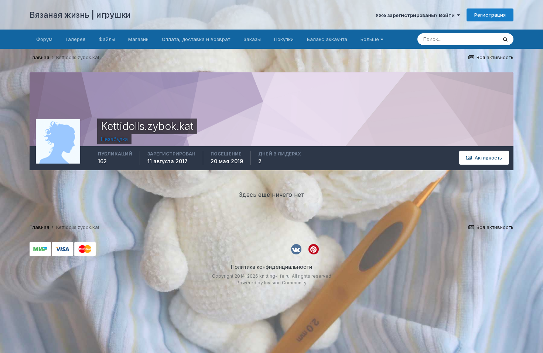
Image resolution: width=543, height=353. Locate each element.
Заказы (252, 39)
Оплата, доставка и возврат (196, 39)
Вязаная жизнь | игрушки (80, 15)
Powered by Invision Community (271, 282)
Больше (370, 39)
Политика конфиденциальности (271, 267)
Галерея (75, 39)
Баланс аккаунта (327, 39)
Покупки (284, 39)
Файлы (107, 39)
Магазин (138, 39)
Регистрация (490, 15)
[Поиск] (505, 39)
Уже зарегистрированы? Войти (416, 15)
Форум (44, 39)
